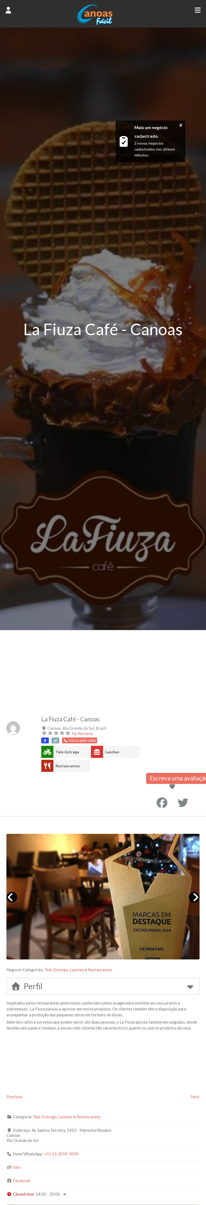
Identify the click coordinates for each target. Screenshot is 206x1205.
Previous (14, 1096)
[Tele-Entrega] (47, 752)
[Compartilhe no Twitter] (183, 802)
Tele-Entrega (67, 752)
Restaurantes (68, 766)
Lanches (112, 752)
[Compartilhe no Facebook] (162, 802)
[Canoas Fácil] (103, 23)
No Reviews (82, 733)
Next (195, 1096)
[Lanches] (97, 752)
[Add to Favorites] (173, 786)
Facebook (21, 1180)
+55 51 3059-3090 (61, 1153)
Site (16, 1167)
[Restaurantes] (47, 766)
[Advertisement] (103, 670)
